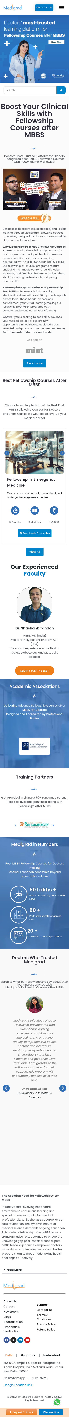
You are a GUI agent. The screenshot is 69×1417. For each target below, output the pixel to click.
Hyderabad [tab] (51, 1355)
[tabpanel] (33, 1375)
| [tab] (16, 1355)
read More (14, 1270)
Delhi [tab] (8, 1355)
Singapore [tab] (27, 1355)
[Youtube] (27, 1340)
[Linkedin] (20, 1340)
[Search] (61, 90)
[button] (61, 8)
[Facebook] (7, 1340)
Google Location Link (18, 1385)
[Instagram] (13, 1340)
